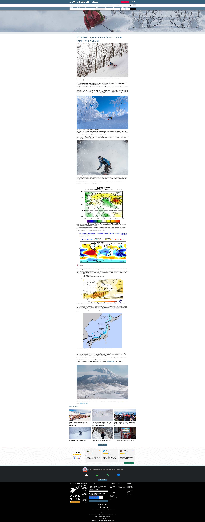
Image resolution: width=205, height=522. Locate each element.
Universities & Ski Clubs (113, 498)
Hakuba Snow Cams (130, 491)
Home (70, 32)
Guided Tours (112, 495)
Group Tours (96, 5)
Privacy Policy (111, 520)
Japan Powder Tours (84, 403)
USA (90, 5)
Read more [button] (122, 459)
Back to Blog (102, 444)
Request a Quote (110, 5)
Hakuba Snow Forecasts (130, 488)
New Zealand (73, 5)
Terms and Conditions (102, 520)
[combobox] (123, 5)
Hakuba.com (129, 486)
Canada (85, 5)
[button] (135, 455)
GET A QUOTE (102, 479)
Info (103, 5)
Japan (79, 5)
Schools (111, 496)
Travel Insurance (121, 487)
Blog (74, 32)
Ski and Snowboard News (130, 493)
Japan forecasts (110, 361)
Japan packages (120, 401)
